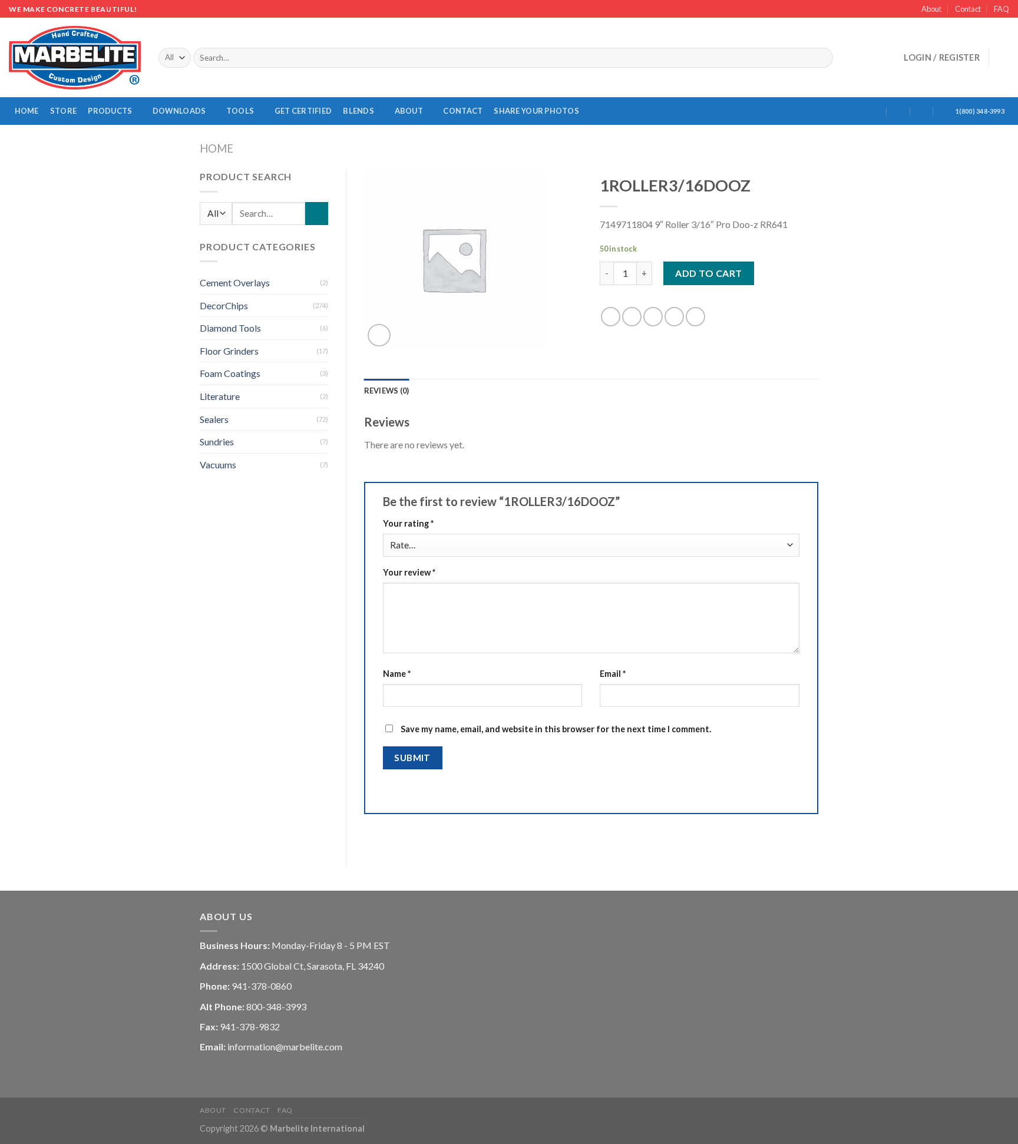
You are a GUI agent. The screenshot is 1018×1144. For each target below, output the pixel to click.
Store (63, 110)
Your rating (408, 523)
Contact (968, 9)
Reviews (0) (386, 390)
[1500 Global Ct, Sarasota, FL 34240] (875, 111)
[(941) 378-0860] (945, 111)
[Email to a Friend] (653, 316)
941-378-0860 (262, 985)
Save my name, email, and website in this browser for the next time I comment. (556, 729)
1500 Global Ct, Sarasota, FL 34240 (312, 965)
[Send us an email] (872, 57)
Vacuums (218, 464)
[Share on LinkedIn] (695, 316)
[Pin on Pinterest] (674, 316)
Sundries (217, 441)
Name (397, 674)
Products (110, 110)
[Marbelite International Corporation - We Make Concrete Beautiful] (75, 58)
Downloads (179, 110)
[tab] (386, 390)
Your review (409, 572)
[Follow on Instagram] (857, 57)
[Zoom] (379, 335)
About (931, 9)
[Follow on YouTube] (888, 57)
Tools (240, 110)
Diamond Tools (230, 327)
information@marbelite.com (284, 1046)
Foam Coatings (230, 373)
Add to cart (708, 273)
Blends (358, 110)
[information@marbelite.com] (899, 111)
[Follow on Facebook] (842, 57)
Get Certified (303, 110)
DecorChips (224, 305)
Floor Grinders (229, 350)
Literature (220, 396)
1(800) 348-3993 (980, 111)
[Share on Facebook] (610, 316)
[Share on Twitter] (632, 316)
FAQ (1001, 9)
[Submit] (822, 58)
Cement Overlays (235, 282)
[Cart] (1003, 58)
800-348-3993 (276, 1006)
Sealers (214, 419)
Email (613, 674)
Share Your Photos (536, 110)
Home (27, 110)
